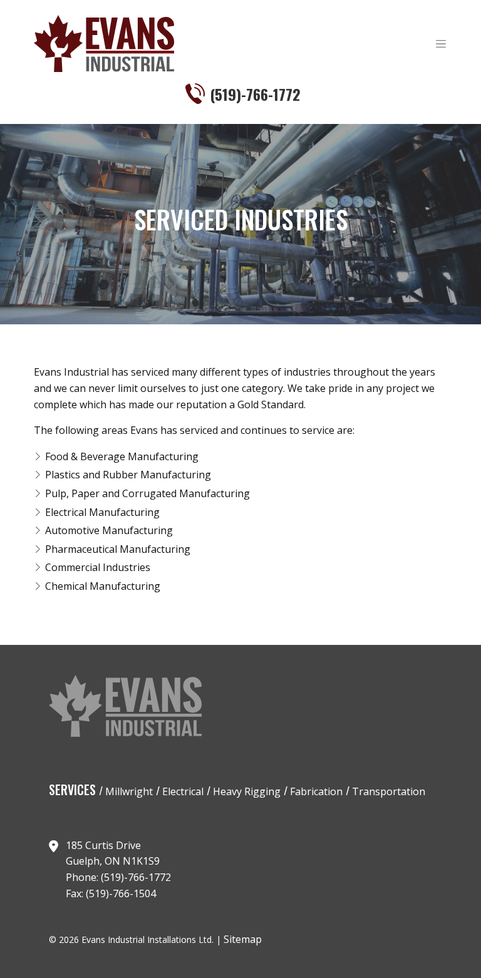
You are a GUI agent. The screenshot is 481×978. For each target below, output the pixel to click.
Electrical (182, 791)
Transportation (387, 791)
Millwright (128, 791)
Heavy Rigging (245, 791)
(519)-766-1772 (255, 94)
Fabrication (315, 791)
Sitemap (243, 939)
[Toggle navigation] (441, 44)
